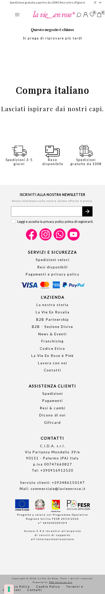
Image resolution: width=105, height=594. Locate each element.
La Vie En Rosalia (53, 312)
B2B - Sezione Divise (52, 327)
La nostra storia (52, 305)
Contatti (52, 370)
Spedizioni (52, 394)
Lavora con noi (52, 363)
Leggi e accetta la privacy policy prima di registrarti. (55, 222)
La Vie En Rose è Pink (52, 356)
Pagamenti (52, 401)
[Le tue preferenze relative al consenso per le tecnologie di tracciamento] (9, 589)
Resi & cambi (52, 408)
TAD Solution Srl (60, 582)
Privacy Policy (17, 586)
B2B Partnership (52, 319)
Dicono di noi (52, 415)
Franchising (52, 341)
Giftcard (52, 423)
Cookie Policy (48, 586)
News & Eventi (52, 334)
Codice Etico (52, 348)
